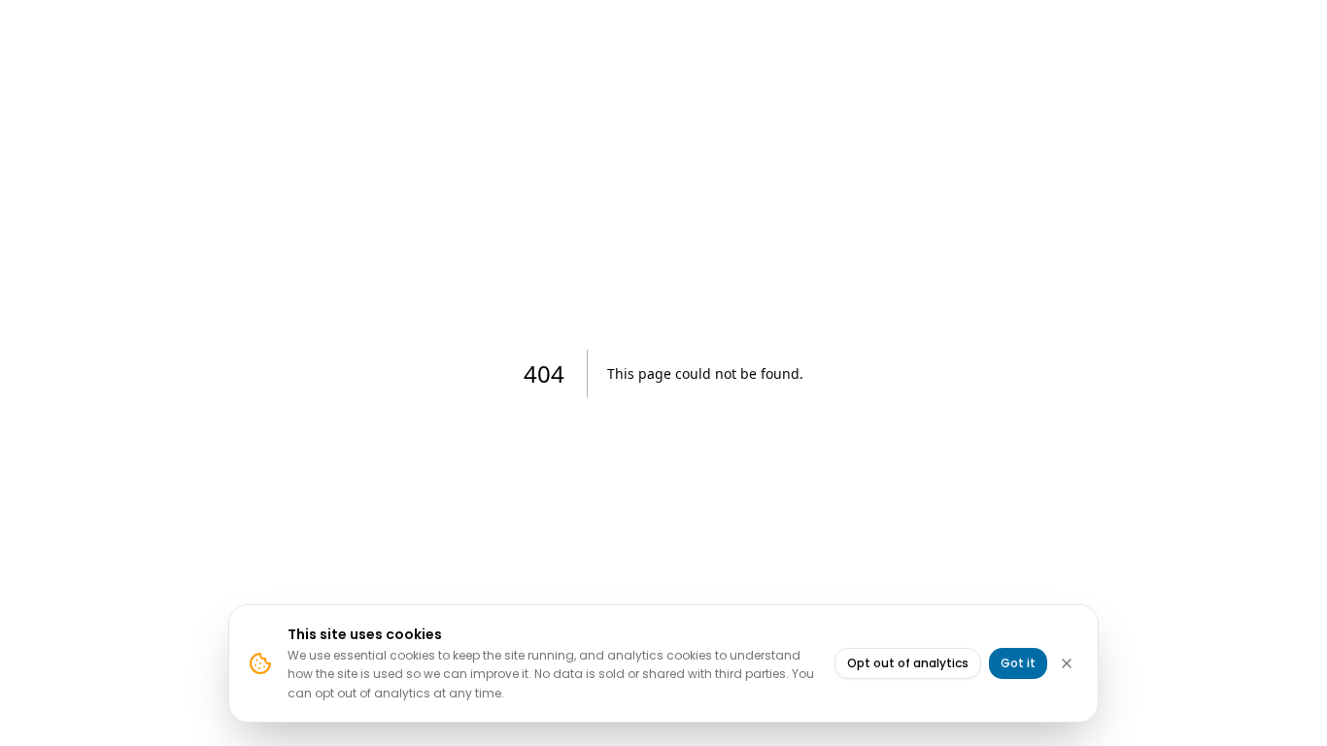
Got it (1018, 663)
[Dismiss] (1066, 663)
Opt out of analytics (908, 663)
